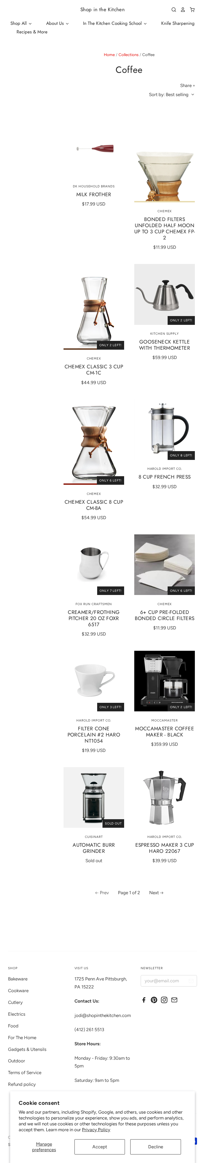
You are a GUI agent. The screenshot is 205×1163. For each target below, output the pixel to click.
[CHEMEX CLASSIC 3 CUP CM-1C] (94, 307)
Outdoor (16, 1060)
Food (13, 1025)
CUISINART (94, 837)
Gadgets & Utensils (27, 1049)
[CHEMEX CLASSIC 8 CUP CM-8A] (94, 442)
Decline (155, 1146)
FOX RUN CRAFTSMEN (94, 604)
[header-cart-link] (190, 9)
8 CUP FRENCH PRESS (165, 476)
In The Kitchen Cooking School (113, 23)
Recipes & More (32, 32)
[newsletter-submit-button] (191, 981)
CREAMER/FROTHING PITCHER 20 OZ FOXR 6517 (94, 618)
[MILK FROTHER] (94, 147)
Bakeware (17, 978)
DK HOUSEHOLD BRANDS (94, 186)
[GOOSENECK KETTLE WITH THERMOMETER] (164, 294)
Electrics (16, 1014)
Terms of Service (24, 1072)
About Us (55, 23)
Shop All (19, 23)
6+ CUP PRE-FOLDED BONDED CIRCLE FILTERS (165, 615)
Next (154, 892)
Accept (99, 1146)
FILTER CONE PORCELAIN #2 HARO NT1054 (94, 734)
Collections (129, 54)
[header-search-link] (171, 9)
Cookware (18, 990)
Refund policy (22, 1084)
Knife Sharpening (178, 23)
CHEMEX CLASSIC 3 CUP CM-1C (94, 369)
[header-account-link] (181, 9)
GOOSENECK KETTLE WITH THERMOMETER (164, 345)
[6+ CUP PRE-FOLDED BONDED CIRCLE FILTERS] (164, 564)
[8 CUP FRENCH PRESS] (164, 429)
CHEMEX (164, 211)
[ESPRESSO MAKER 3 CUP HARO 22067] (164, 797)
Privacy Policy (96, 1129)
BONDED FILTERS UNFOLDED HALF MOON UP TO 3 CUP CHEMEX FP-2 (164, 228)
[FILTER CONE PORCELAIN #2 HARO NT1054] (94, 681)
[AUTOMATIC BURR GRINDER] (94, 797)
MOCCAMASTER (164, 720)
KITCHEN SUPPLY (164, 334)
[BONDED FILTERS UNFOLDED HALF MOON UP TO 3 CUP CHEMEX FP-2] (164, 159)
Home (109, 54)
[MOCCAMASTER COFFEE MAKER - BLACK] (164, 681)
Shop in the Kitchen (102, 9)
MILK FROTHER (93, 194)
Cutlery (15, 1002)
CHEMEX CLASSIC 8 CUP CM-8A (94, 505)
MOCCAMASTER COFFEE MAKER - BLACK (164, 731)
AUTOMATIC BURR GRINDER (94, 848)
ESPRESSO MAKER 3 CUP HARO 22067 (164, 848)
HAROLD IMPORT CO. (164, 469)
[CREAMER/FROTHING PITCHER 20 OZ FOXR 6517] (94, 564)
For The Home (22, 1037)
